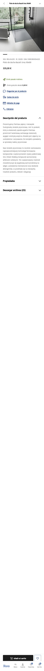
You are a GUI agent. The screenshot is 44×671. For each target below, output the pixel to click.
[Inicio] (6, 666)
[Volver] (4, 3)
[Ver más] (40, 3)
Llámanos (9, 109)
